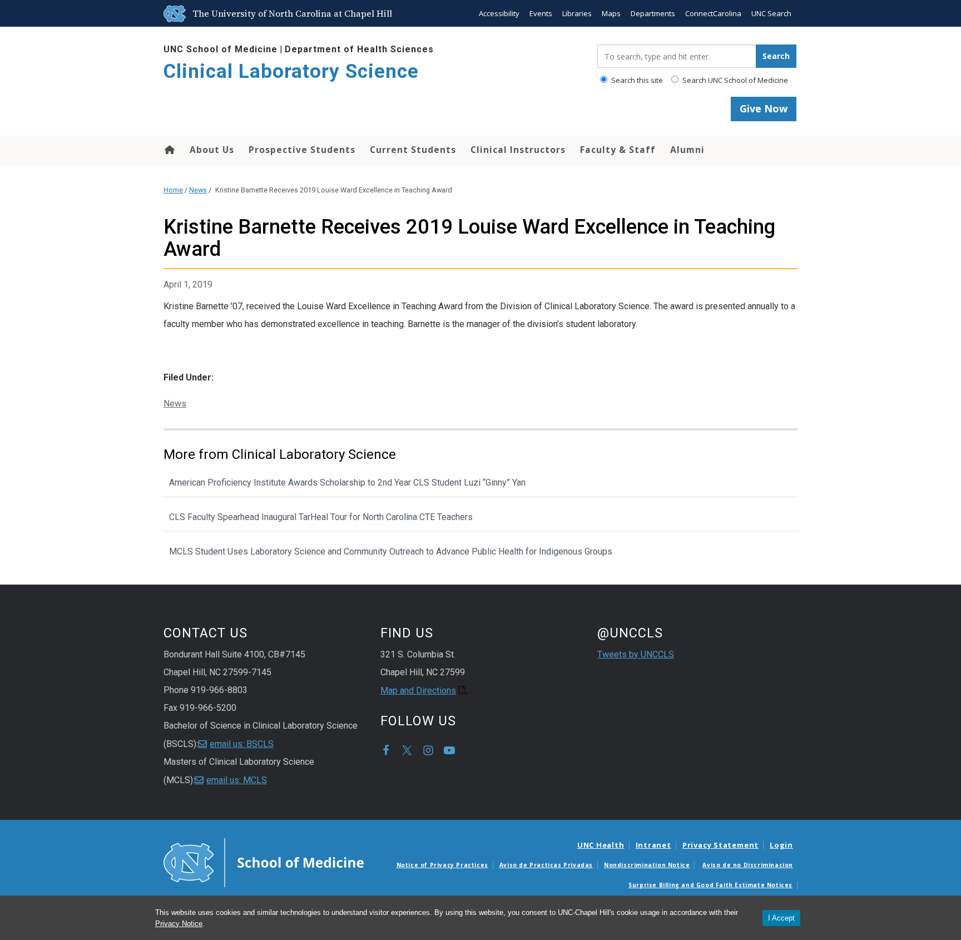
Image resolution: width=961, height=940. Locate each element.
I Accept (781, 918)
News (198, 190)
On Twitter (407, 750)
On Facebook (386, 750)
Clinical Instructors (518, 150)
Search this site (636, 80)
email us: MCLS (236, 780)
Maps (611, 13)
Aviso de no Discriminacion (747, 865)
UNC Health (601, 845)
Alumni (687, 150)
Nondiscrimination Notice (647, 865)
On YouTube (449, 750)
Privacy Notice (178, 923)
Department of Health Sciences (359, 49)
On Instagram (428, 750)
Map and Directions (418, 690)
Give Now (763, 108)
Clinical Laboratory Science (291, 71)
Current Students (413, 150)
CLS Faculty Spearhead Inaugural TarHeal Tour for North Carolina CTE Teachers (321, 517)
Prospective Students (302, 150)
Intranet (653, 845)
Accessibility (499, 13)
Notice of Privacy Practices (442, 865)
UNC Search (771, 13)
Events (540, 13)
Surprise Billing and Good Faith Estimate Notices (710, 885)
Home (168, 149)
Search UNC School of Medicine (734, 80)
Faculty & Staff (618, 150)
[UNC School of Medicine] (264, 862)
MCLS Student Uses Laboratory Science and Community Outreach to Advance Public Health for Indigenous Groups (390, 551)
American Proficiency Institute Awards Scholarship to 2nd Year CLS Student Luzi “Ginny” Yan (347, 482)
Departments (653, 13)
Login (781, 845)
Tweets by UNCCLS (635, 654)
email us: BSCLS (242, 744)
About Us (212, 150)
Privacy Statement (720, 845)
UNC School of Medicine (221, 49)
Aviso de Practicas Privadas (546, 865)
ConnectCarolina (713, 13)
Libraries (577, 13)
